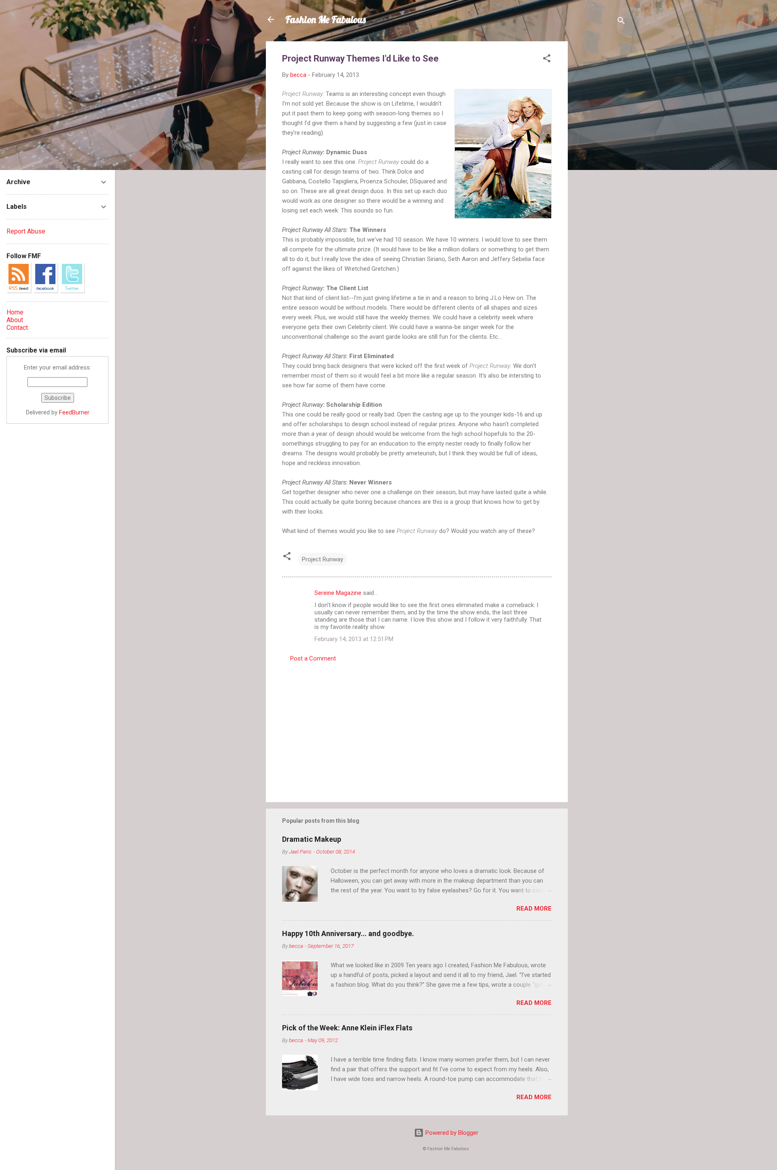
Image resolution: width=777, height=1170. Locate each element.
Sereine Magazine (337, 593)
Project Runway (322, 559)
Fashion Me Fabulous (325, 19)
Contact (17, 327)
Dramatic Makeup (311, 839)
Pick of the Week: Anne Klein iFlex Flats (347, 1027)
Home (14, 312)
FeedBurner (74, 412)
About (14, 320)
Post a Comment (313, 658)
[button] (547, 59)
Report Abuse (25, 231)
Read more (534, 908)
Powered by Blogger (451, 1132)
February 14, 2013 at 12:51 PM (353, 639)
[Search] (621, 22)
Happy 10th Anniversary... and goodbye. (348, 933)
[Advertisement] (600, 162)
